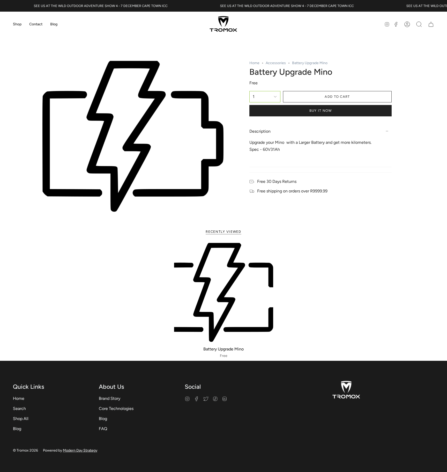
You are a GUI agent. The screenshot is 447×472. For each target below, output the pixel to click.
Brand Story (109, 398)
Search (19, 408)
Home (254, 63)
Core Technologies (116, 408)
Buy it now (320, 111)
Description (260, 131)
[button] (17, 24)
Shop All (20, 418)
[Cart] (431, 24)
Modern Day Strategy (80, 450)
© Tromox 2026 (25, 450)
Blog (17, 428)
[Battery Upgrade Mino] (223, 292)
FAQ (103, 428)
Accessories (276, 63)
